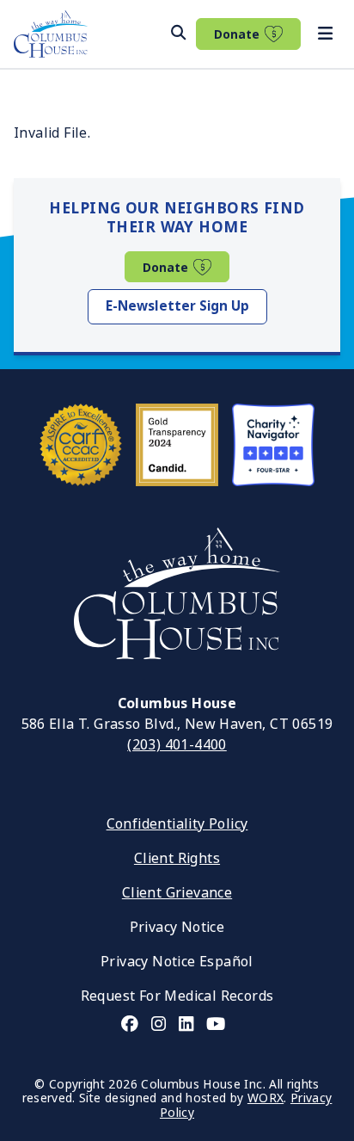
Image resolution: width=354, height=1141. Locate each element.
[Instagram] (158, 1024)
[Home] (51, 34)
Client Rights (177, 858)
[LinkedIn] (186, 1024)
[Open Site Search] (178, 33)
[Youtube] (215, 1024)
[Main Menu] (324, 34)
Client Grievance (177, 893)
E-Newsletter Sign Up (177, 306)
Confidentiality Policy (177, 824)
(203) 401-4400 (177, 745)
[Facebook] (129, 1024)
